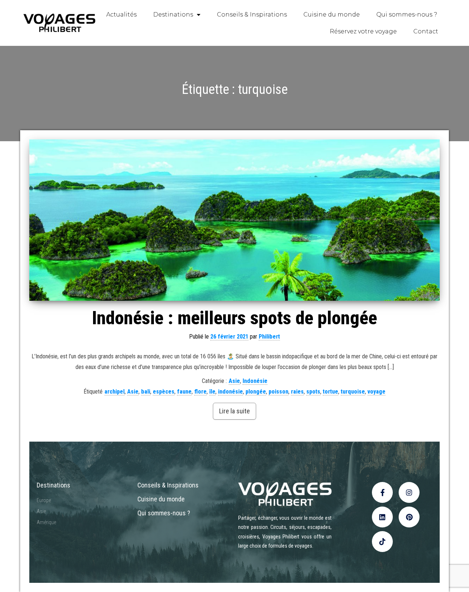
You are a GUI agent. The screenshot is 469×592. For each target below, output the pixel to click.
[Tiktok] (382, 541)
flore (200, 391)
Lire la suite (234, 411)
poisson (278, 391)
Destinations (173, 14)
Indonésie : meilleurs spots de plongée (234, 318)
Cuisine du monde (331, 14)
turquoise (353, 391)
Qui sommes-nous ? (406, 14)
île (212, 391)
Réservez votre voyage (363, 31)
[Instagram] (409, 492)
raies (297, 391)
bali (145, 391)
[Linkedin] (382, 517)
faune (184, 391)
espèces (163, 391)
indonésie (230, 391)
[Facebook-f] (382, 492)
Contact (425, 31)
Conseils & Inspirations (252, 14)
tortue (330, 391)
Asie (234, 380)
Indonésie (255, 380)
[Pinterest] (409, 517)
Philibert (269, 336)
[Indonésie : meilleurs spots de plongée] (234, 220)
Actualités (121, 14)
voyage (376, 391)
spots (313, 391)
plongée (255, 391)
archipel (114, 391)
